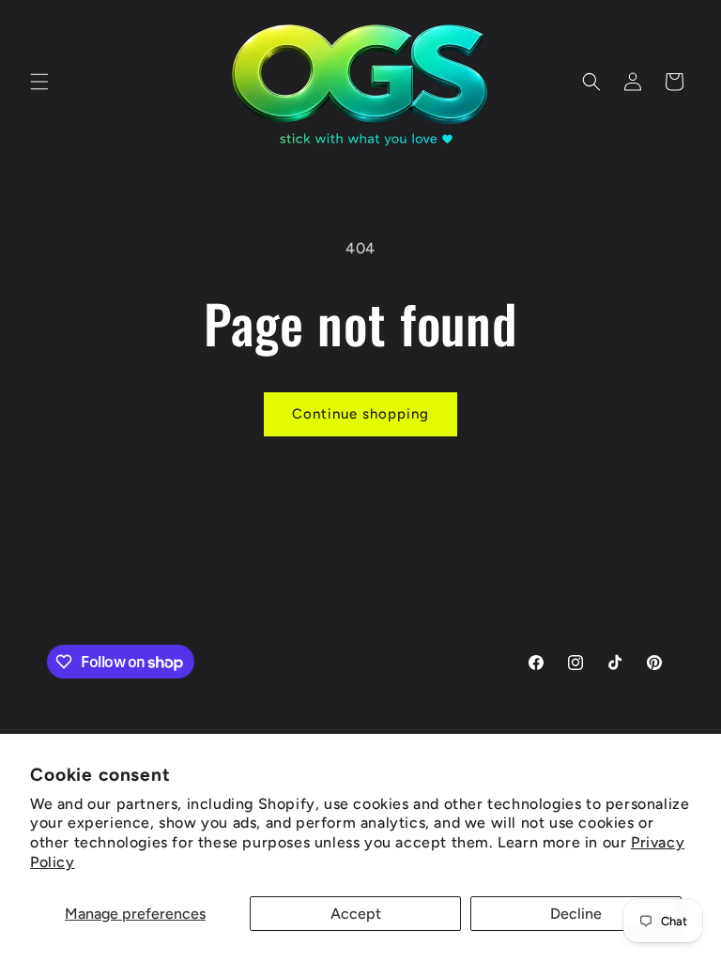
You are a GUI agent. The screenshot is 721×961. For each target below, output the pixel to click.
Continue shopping (360, 413)
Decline (576, 914)
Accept (355, 914)
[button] (39, 81)
